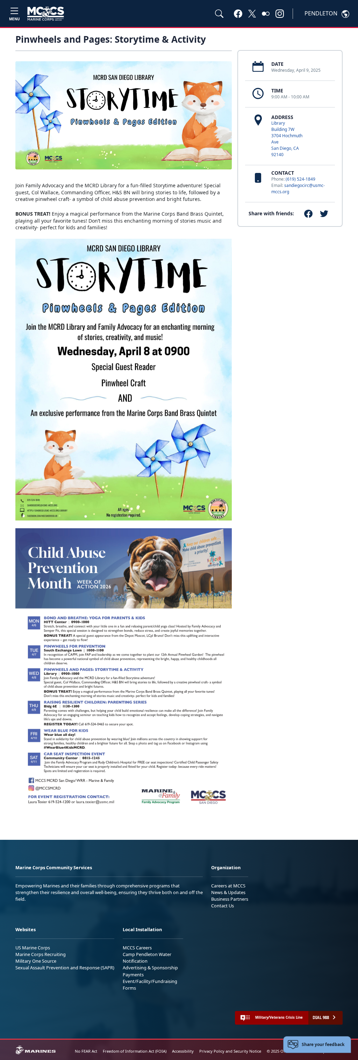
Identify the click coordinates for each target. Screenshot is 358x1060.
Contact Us (222, 905)
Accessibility (183, 1051)
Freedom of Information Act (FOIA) (134, 1051)
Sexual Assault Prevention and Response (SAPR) (64, 967)
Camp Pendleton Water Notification (147, 957)
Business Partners (229, 899)
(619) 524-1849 (300, 179)
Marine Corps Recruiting (40, 954)
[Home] (45, 13)
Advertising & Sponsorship (150, 967)
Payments (133, 974)
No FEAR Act (86, 1051)
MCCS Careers (137, 947)
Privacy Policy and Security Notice (230, 1051)
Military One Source (35, 961)
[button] (238, 13)
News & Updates (228, 892)
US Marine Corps (32, 947)
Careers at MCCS (228, 886)
